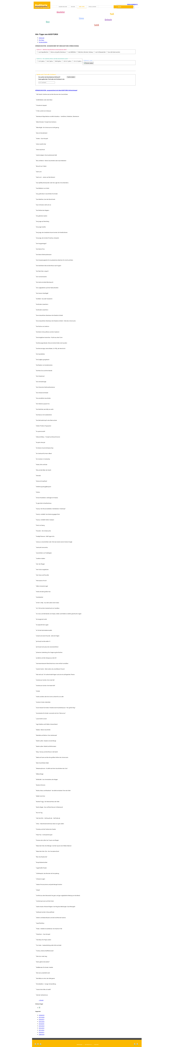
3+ (42, 61)
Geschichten (61, 12)
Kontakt (96, 1044)
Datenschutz (88, 1044)
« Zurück (41, 1000)
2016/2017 (41, 1019)
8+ (58, 61)
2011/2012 (41, 1030)
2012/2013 (41, 1028)
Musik (112, 13)
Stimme (81, 18)
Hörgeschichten (43, 42)
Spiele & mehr (92, 6)
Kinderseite (41, 38)
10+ (67, 61)
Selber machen (63, 6)
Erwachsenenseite (132, 4)
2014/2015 (41, 1024)
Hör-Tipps (82, 6)
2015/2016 (41, 1021)
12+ (77, 61)
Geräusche (108, 19)
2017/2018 (41, 1017)
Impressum (79, 1044)
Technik (96, 24)
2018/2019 (41, 1015)
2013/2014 (41, 1026)
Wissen (73, 6)
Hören (48, 21)
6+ (50, 61)
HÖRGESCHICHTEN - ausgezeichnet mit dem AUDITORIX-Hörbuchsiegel (56, 90)
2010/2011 (41, 1032)
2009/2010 (41, 1034)
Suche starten (71, 77)
